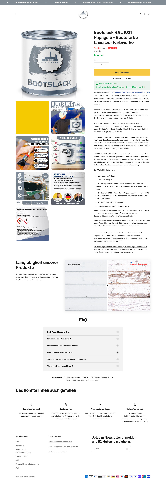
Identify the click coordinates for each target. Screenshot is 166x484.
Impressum (20, 445)
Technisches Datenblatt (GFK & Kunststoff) (116, 252)
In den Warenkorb (122, 72)
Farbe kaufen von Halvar (58, 452)
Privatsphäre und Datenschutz (27, 464)
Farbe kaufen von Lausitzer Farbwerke (63, 447)
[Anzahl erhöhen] (106, 65)
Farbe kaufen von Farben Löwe (60, 442)
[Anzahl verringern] (97, 65)
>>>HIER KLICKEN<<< (138, 220)
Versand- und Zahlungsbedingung (23, 450)
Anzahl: (96, 60)
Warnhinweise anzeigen (113, 249)
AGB (17, 460)
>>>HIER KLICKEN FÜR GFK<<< (116, 213)
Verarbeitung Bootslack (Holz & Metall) (108, 247)
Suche (18, 442)
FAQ (17, 468)
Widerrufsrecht (22, 456)
